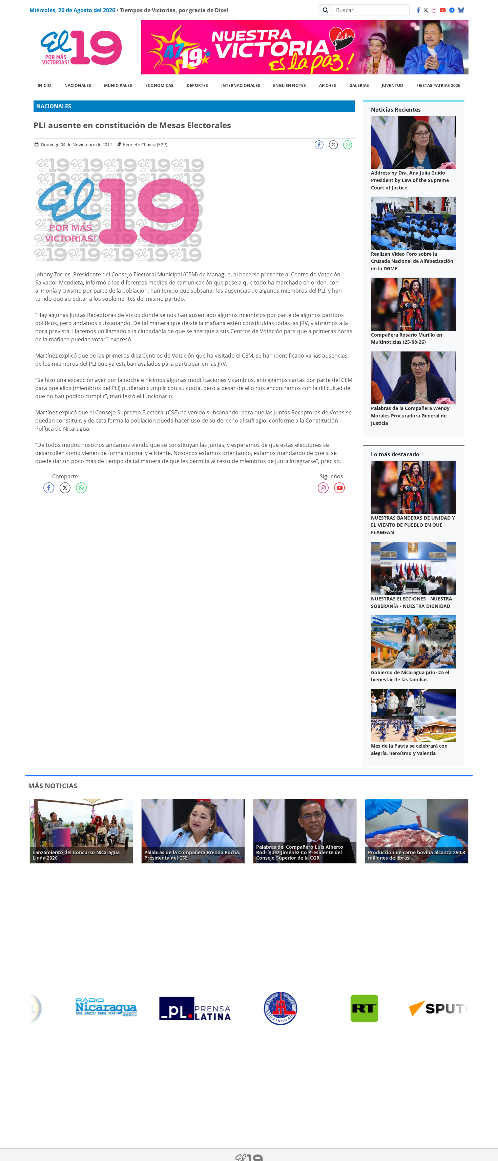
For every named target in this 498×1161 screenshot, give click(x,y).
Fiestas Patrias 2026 (438, 85)
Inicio (44, 85)
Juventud (392, 85)
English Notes (289, 85)
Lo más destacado (395, 454)
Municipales (118, 85)
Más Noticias (52, 785)
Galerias (359, 85)
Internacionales (240, 85)
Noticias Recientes (396, 109)
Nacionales (77, 85)
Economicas (159, 85)
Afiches (327, 85)
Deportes (197, 85)
